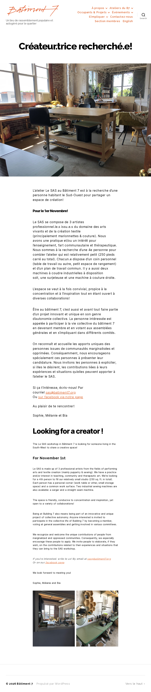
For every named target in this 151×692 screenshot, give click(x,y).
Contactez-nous (121, 16)
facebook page (54, 562)
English (128, 21)
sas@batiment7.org (61, 392)
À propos (98, 8)
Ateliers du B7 (120, 8)
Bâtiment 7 (25, 683)
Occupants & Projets (92, 12)
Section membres (107, 21)
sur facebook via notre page (60, 397)
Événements (121, 12)
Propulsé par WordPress (53, 683)
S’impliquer (97, 16)
